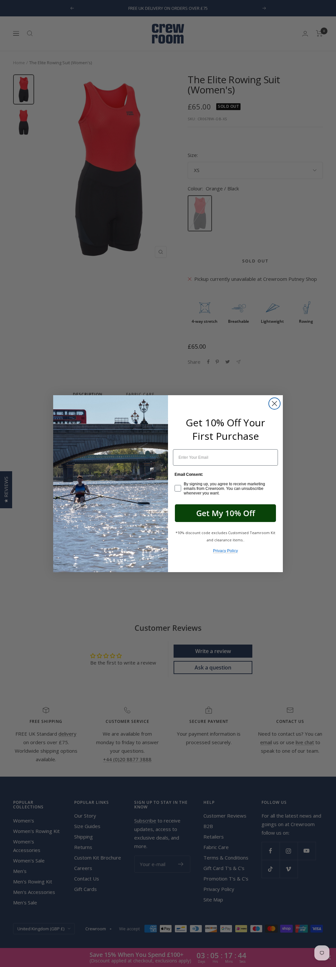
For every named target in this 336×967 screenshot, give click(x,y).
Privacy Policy (225, 551)
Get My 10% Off (225, 513)
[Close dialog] (274, 403)
